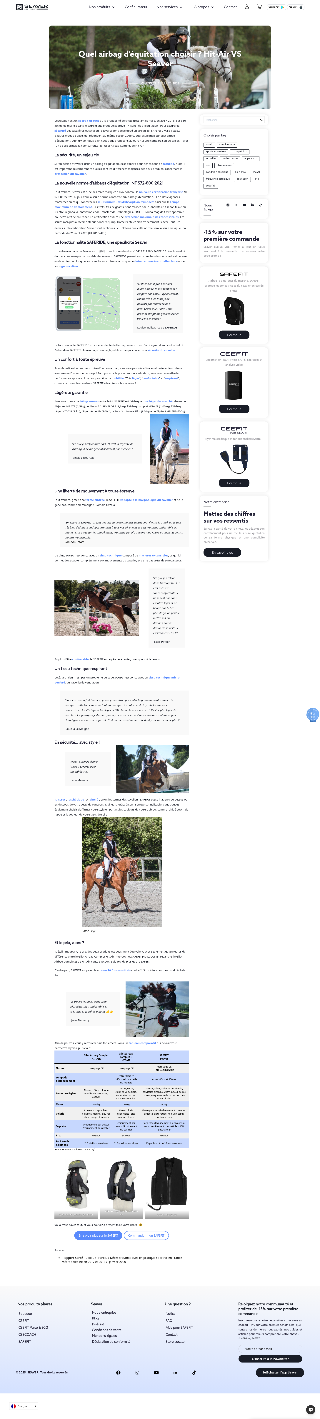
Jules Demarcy (80, 1020)
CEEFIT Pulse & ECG (33, 1328)
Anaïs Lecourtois (83, 457)
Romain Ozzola (105, 505)
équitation (242, 179)
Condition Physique (217, 172)
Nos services (167, 7)
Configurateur (136, 7)
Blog (95, 1318)
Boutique (234, 335)
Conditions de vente (106, 1330)
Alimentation (224, 165)
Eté (257, 179)
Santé (209, 144)
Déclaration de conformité (111, 1342)
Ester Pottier (162, 641)
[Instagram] (236, 205)
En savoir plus (222, 553)
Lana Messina (79, 780)
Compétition (240, 151)
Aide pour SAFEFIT (179, 1328)
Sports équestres (216, 151)
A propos (201, 7)
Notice (171, 1314)
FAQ (169, 1321)
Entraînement (227, 144)
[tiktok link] (194, 1372)
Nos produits (99, 7)
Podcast (98, 1324)
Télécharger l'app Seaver (280, 1373)
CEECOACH (27, 1335)
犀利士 (103, 251)
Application (250, 158)
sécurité (210, 185)
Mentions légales (104, 1336)
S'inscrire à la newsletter (270, 1359)
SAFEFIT (25, 1342)
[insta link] (137, 1372)
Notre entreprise (104, 1313)
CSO (208, 165)
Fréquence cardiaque (218, 179)
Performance (230, 158)
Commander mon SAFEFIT (146, 1235)
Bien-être (240, 172)
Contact (230, 7)
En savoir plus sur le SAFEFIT (98, 1235)
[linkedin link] (175, 1372)
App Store (293, 7)
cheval (256, 172)
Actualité (211, 158)
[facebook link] (118, 1372)
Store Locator (176, 1342)
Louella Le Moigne (77, 729)
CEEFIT (24, 1321)
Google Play (274, 7)
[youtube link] (156, 1372)
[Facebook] (228, 205)
